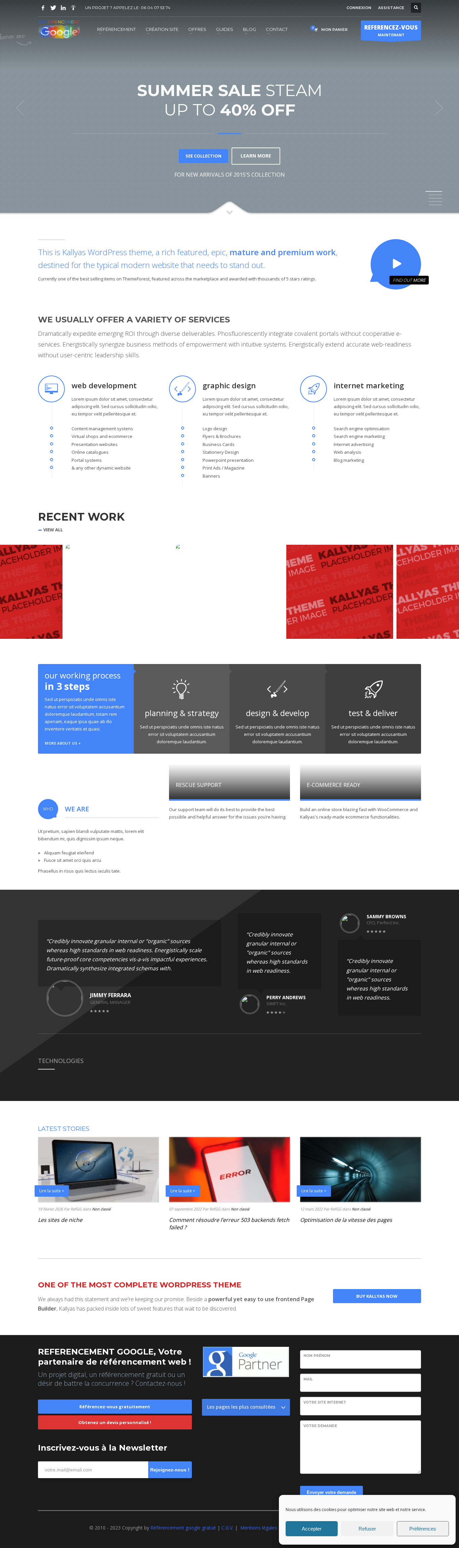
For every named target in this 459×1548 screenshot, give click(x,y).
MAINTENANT (391, 30)
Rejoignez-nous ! (170, 1469)
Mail (307, 1379)
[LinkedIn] (63, 8)
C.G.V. (228, 1527)
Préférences (422, 1529)
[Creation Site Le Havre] (73, 8)
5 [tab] (435, 205)
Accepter (312, 1529)
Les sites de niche (60, 1220)
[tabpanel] (229, 108)
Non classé (101, 1208)
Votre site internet (324, 1402)
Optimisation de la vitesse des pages (346, 1220)
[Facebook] (43, 8)
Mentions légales (258, 1527)
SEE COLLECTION (203, 156)
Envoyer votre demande (331, 1492)
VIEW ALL (53, 529)
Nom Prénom (316, 1356)
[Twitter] (53, 8)
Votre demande (320, 1426)
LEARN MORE (256, 155)
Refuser (367, 1529)
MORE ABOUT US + (63, 743)
